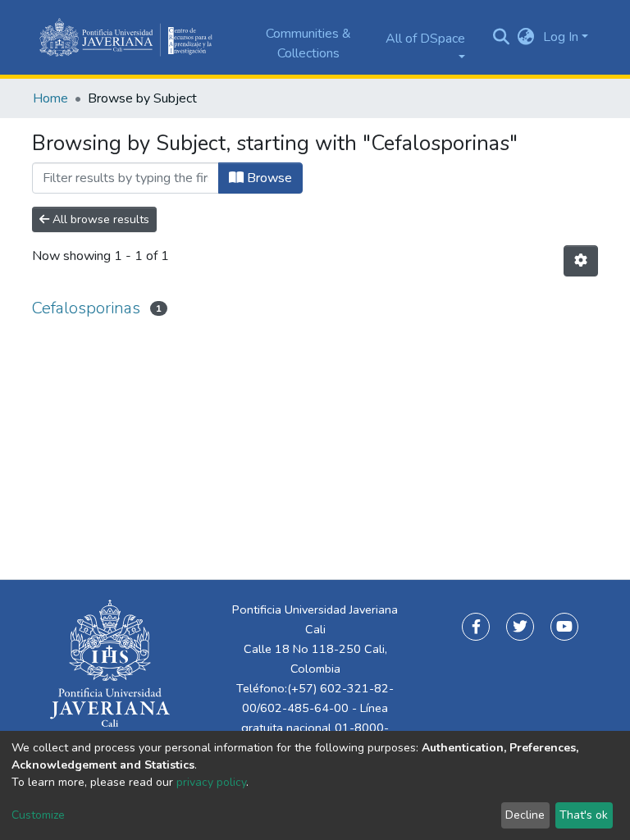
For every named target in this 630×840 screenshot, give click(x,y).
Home (50, 98)
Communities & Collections (308, 43)
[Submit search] (502, 37)
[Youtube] (564, 627)
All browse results (99, 219)
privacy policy (211, 782)
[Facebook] (476, 627)
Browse (268, 178)
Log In (560, 37)
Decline (525, 815)
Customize (38, 815)
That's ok (583, 815)
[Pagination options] (581, 260)
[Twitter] (520, 627)
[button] (526, 37)
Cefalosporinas (86, 308)
